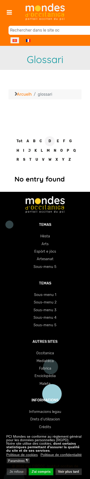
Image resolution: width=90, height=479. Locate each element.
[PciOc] (45, 204)
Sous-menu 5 (45, 267)
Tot (19, 141)
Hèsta (45, 236)
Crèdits (45, 427)
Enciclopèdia (45, 376)
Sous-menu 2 (45, 302)
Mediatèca (45, 361)
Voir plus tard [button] (68, 471)
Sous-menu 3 (45, 310)
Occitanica (45, 353)
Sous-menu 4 (45, 317)
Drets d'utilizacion (45, 419)
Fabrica (45, 368)
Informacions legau (45, 412)
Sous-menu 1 (45, 295)
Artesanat (45, 259)
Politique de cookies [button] (22, 455)
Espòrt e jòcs (45, 251)
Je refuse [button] (17, 471)
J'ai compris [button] (41, 471)
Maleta (45, 384)
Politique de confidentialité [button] (61, 455)
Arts (45, 244)
